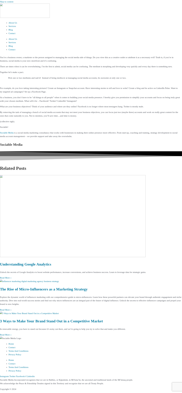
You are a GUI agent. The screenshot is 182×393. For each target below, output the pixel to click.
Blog (11, 30)
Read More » (6, 278)
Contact (12, 33)
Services (12, 26)
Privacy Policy (15, 354)
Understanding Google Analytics (25, 264)
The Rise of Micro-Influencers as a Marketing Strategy (44, 289)
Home (11, 344)
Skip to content (6, 2)
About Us (13, 23)
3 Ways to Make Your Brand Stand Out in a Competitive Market (51, 321)
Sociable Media (7, 133)
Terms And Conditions (18, 351)
